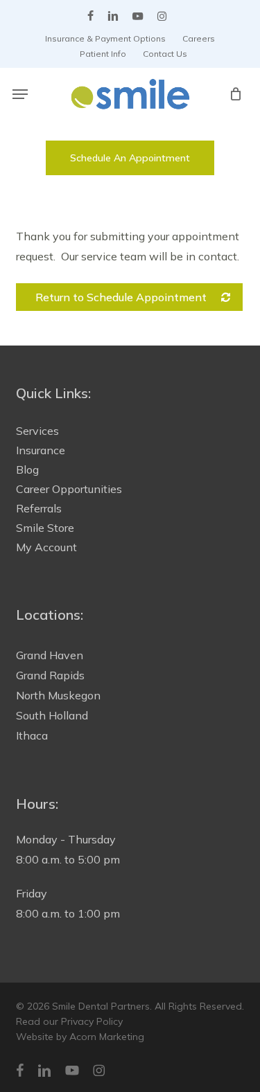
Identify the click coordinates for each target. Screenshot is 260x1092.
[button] (20, 94)
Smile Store (45, 528)
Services (37, 431)
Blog (27, 469)
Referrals (39, 508)
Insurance (40, 450)
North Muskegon (58, 695)
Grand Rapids (50, 675)
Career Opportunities (69, 489)
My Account (46, 547)
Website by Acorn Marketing (80, 1036)
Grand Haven (49, 655)
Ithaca (32, 735)
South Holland (52, 715)
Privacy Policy (92, 1021)
